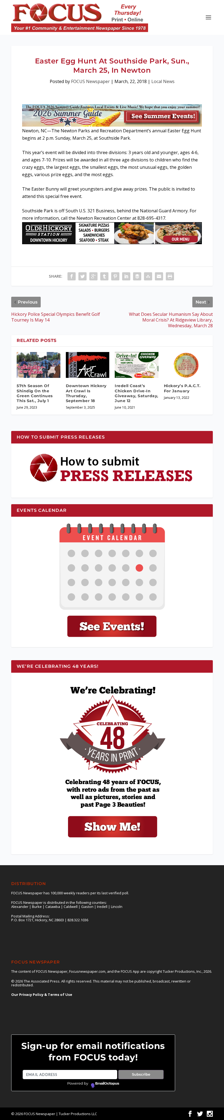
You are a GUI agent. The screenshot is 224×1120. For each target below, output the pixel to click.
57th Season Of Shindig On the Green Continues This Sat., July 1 (35, 393)
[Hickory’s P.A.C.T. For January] (186, 365)
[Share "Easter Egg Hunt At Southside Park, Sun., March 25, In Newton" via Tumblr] (104, 276)
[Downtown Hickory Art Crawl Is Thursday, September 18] (88, 365)
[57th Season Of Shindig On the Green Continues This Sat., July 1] (38, 365)
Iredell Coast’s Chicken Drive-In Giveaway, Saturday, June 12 (136, 393)
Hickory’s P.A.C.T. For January (182, 388)
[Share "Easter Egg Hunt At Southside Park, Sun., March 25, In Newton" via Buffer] (137, 276)
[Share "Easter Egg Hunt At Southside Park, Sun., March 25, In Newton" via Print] (169, 276)
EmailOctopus (107, 1083)
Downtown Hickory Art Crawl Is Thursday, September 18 (86, 393)
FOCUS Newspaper (90, 81)
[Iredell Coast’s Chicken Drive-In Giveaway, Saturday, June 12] (136, 365)
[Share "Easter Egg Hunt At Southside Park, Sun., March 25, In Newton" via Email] (159, 276)
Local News (163, 81)
